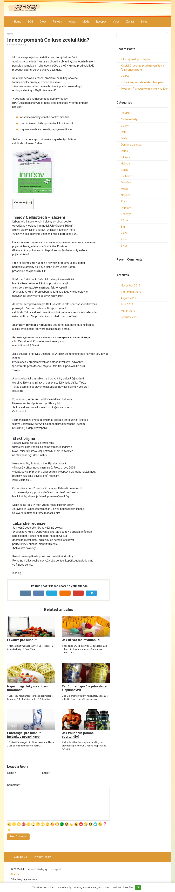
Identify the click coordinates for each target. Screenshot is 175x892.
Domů (124, 151)
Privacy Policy (42, 856)
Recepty (101, 21)
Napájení (126, 195)
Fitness (57, 21)
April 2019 (127, 304)
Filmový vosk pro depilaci (136, 59)
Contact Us (20, 856)
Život (144, 21)
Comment (14, 785)
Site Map (15, 874)
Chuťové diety (129, 119)
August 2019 (128, 298)
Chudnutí (126, 113)
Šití (123, 226)
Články (125, 125)
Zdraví (130, 21)
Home (17, 21)
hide (29, 202)
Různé (125, 220)
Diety (43, 21)
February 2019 (129, 317)
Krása (72, 21)
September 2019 (131, 291)
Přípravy (22, 44)
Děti (30, 21)
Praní (124, 201)
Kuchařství (127, 176)
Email (46, 772)
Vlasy (116, 21)
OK (138, 887)
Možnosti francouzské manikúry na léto (144, 88)
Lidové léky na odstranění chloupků (142, 82)
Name (11, 772)
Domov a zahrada (131, 144)
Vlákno (125, 76)
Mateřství (126, 182)
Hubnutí (125, 163)
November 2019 (130, 285)
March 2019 (128, 310)
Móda (85, 21)
